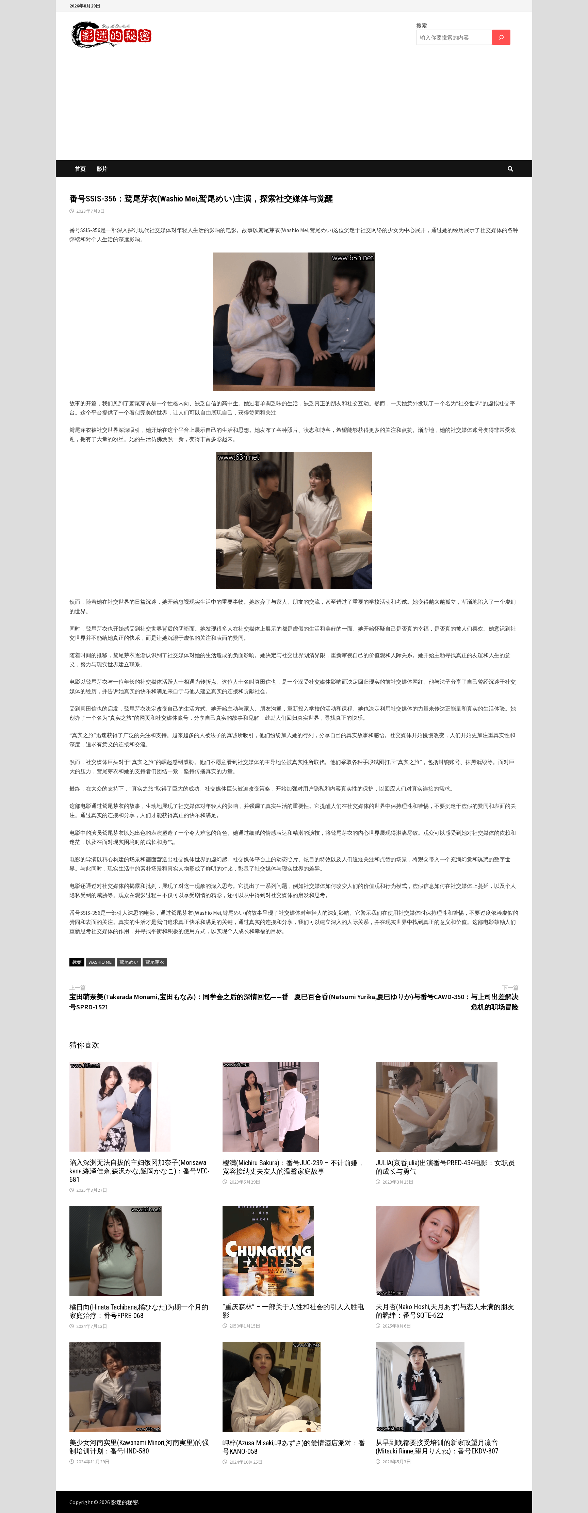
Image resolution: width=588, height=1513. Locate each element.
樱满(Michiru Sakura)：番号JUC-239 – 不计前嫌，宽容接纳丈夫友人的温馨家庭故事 (293, 1167)
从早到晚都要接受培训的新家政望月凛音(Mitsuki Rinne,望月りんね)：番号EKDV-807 (437, 1446)
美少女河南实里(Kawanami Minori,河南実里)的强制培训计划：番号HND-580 (139, 1446)
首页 (80, 168)
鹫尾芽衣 (154, 962)
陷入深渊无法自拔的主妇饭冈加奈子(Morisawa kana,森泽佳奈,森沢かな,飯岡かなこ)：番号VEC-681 (139, 1171)
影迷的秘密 (124, 1502)
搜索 (421, 25)
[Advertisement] (294, 109)
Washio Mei (100, 962)
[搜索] (501, 37)
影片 (102, 168)
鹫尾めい (128, 962)
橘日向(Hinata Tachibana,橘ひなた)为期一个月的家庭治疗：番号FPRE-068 (138, 1311)
